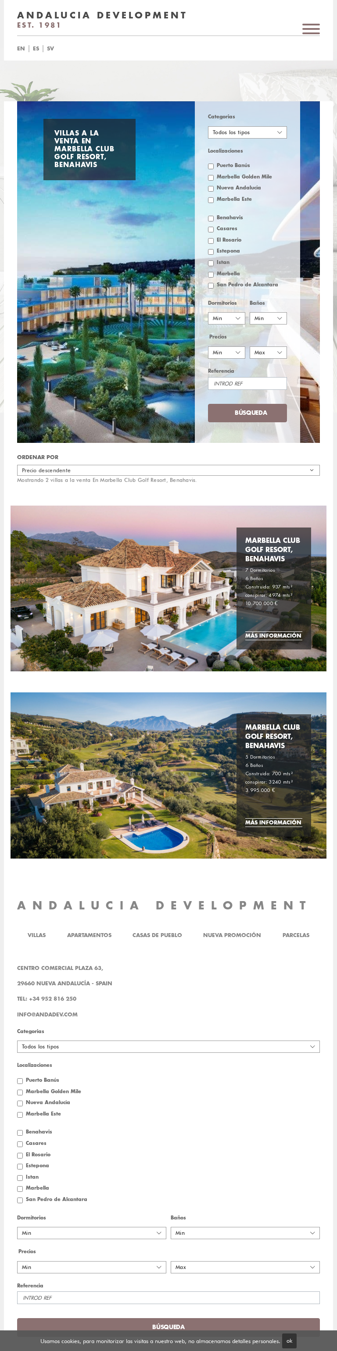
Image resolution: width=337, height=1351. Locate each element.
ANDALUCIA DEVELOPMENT (164, 905)
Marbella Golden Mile (244, 177)
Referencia (221, 371)
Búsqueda (183, 48)
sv (50, 48)
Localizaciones (225, 151)
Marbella (228, 273)
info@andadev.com (47, 1014)
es (36, 48)
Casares (227, 228)
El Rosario (229, 240)
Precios (218, 337)
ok (289, 1340)
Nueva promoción (232, 935)
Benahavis (230, 217)
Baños (257, 303)
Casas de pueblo (157, 935)
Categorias (221, 116)
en (21, 48)
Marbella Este (234, 199)
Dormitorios (222, 303)
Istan (223, 262)
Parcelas (296, 935)
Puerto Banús (233, 165)
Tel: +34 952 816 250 (46, 999)
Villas (37, 935)
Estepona (228, 251)
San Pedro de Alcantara (247, 284)
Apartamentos (89, 935)
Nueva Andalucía (239, 187)
